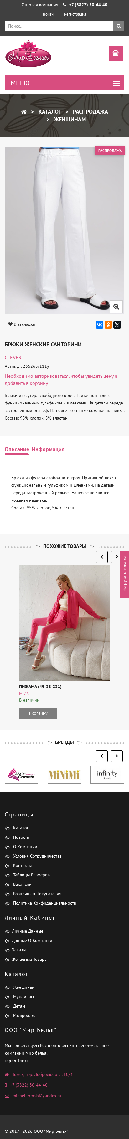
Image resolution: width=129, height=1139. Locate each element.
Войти (48, 14)
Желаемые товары (29, 959)
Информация (48, 449)
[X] (117, 325)
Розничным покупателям (37, 893)
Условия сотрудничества (37, 856)
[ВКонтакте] (99, 325)
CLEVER (13, 357)
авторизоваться (51, 376)
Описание (17, 449)
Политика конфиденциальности (44, 903)
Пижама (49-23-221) (40, 686)
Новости (20, 837)
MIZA (24, 694)
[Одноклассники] (108, 325)
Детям (18, 1006)
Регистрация (75, 14)
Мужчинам (23, 996)
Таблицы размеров (31, 875)
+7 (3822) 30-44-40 (29, 1085)
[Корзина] (112, 54)
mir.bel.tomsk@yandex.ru (37, 1096)
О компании (24, 846)
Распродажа (89, 111)
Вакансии (22, 884)
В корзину (38, 713)
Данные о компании (32, 940)
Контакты (22, 865)
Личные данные (27, 931)
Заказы (19, 950)
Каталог (49, 111)
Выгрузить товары (124, 574)
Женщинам (69, 119)
